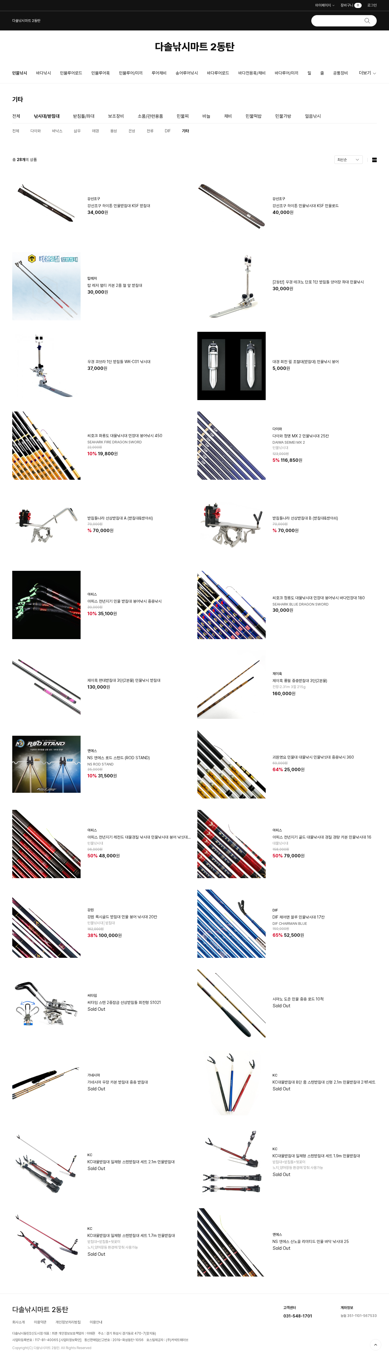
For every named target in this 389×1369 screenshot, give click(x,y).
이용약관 (40, 1322)
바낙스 (57, 131)
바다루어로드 (218, 73)
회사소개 (18, 1322)
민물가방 (283, 116)
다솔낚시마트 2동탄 (194, 47)
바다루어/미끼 (286, 73)
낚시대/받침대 (47, 116)
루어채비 (159, 73)
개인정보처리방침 (68, 1322)
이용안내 (96, 1322)
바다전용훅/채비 (252, 73)
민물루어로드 (71, 73)
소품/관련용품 (150, 116)
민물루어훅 (100, 73)
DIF (168, 131)
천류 (150, 131)
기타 (185, 131)
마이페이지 (323, 5)
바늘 (206, 116)
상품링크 (102, 206)
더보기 (365, 73)
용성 (113, 131)
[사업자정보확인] (70, 1340)
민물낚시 (19, 73)
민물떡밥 (254, 116)
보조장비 (116, 116)
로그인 (372, 5)
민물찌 (183, 116)
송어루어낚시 (187, 73)
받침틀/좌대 (84, 116)
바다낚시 (43, 73)
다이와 (35, 131)
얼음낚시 (313, 116)
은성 (131, 131)
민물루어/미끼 (131, 73)
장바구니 (350, 5)
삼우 (77, 131)
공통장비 (340, 73)
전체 (16, 116)
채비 (228, 116)
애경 (95, 131)
